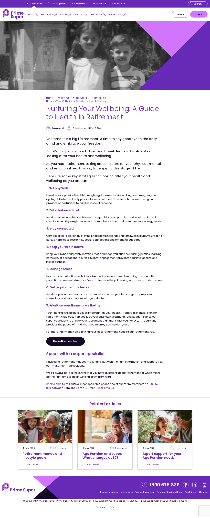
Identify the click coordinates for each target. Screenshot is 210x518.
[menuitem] (180, 14)
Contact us (118, 3)
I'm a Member (34, 3)
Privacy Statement (144, 492)
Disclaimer (190, 492)
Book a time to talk (58, 384)
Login (199, 14)
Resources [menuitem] (96, 14)
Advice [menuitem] (63, 14)
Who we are (99, 3)
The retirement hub (65, 341)
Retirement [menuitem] (47, 14)
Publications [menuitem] (115, 14)
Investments (79, 3)
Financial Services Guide (170, 492)
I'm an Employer (57, 3)
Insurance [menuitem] (79, 14)
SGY (112, 507)
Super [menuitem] (31, 14)
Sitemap (203, 492)
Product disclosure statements (116, 492)
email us (109, 388)
